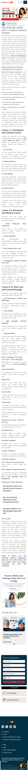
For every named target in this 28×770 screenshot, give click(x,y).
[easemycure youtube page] (14, 726)
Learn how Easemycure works (12, 737)
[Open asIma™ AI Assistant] (24, 766)
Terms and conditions (9, 750)
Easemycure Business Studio (11, 739)
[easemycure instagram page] (6, 726)
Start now (13, 588)
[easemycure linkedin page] (10, 726)
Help (4, 747)
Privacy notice (7, 752)
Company (6, 731)
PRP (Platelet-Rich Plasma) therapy (13, 462)
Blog (4, 744)
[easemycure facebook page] (2, 726)
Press (5, 734)
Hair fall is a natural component (11, 72)
